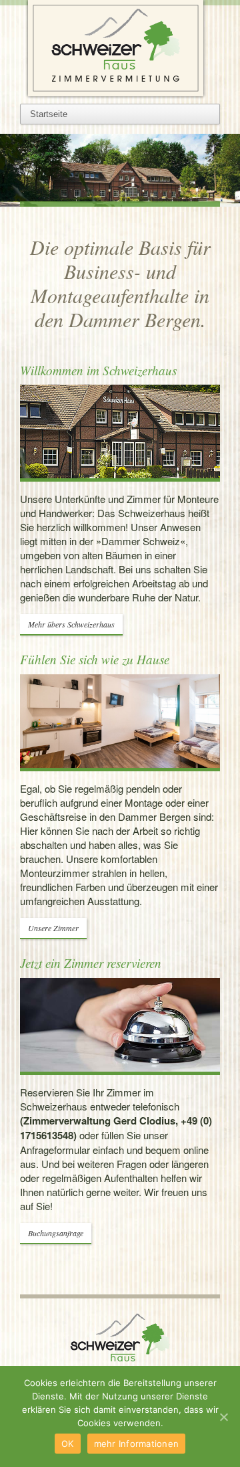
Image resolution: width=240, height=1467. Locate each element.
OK (67, 1443)
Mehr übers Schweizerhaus (71, 624)
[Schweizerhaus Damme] (120, 48)
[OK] (223, 1417)
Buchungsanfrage (55, 1233)
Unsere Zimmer (53, 927)
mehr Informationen (136, 1443)
